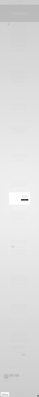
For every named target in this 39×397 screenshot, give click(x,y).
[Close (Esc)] (29, 193)
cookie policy (5, 393)
